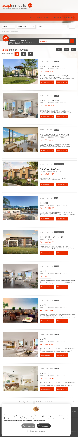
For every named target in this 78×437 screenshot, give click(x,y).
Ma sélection (69, 17)
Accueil (32, 17)
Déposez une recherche (27, 24)
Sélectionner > (62, 82)
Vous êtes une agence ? (44, 17)
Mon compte (57, 17)
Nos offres (9, 24)
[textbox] (55, 26)
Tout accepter (43, 426)
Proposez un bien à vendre (50, 24)
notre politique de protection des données (34, 420)
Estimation (69, 24)
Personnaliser (28, 426)
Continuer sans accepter (36, 431)
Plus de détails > (47, 82)
